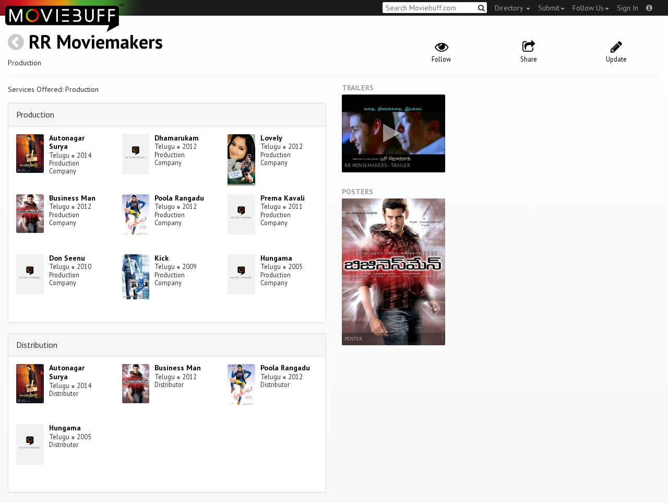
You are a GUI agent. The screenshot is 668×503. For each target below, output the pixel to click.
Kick (161, 258)
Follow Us (588, 8)
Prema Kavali (282, 198)
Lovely (271, 138)
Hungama (276, 258)
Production (35, 114)
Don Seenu (67, 258)
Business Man (72, 198)
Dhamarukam (176, 138)
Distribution (36, 345)
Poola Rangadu (179, 198)
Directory (510, 8)
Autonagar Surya (67, 142)
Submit (548, 8)
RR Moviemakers (96, 41)
